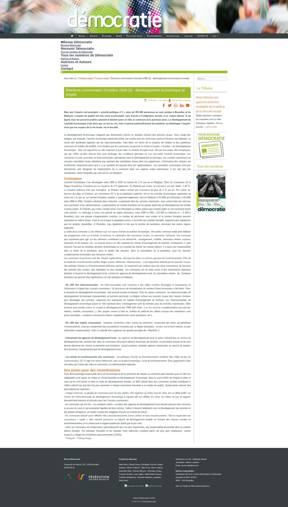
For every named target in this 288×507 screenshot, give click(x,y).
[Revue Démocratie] (113, 17)
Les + (215, 36)
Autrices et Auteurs (70, 58)
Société (94, 36)
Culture (188, 36)
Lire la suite (211, 127)
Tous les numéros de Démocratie (76, 52)
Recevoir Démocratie (71, 45)
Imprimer (187, 100)
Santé (119, 36)
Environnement (154, 36)
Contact (64, 65)
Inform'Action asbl (149, 501)
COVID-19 (202, 36)
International (173, 36)
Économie (107, 36)
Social (81, 36)
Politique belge (134, 36)
